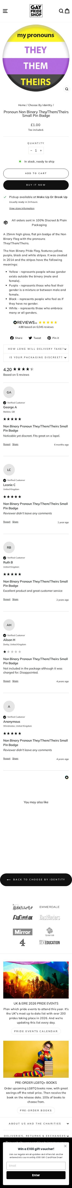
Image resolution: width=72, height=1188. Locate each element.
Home (22, 105)
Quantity (35, 143)
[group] (36, 370)
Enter (36, 1175)
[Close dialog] (65, 1146)
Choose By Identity (40, 105)
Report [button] (6, 444)
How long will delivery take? (36, 348)
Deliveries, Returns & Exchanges (35, 1135)
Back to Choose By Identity (38, 879)
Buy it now (36, 185)
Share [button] (15, 444)
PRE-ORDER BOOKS (36, 1110)
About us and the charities (35, 1123)
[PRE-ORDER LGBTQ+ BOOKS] (36, 1059)
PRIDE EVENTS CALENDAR (36, 1031)
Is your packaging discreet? (36, 357)
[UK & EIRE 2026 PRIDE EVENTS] (36, 980)
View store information (21, 208)
